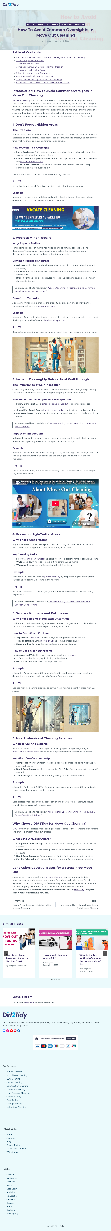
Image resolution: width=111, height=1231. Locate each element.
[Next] (105, 953)
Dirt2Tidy (17, 829)
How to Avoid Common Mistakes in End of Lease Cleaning (31, 904)
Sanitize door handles (53, 410)
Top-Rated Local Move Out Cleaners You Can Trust (17, 958)
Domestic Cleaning (16, 1089)
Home (9, 1134)
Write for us (12, 1152)
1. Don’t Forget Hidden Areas (30, 60)
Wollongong (12, 1213)
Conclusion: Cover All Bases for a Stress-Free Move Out (42, 82)
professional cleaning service (26, 752)
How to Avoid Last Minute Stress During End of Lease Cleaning (79, 904)
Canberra (11, 1199)
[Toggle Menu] (105, 4)
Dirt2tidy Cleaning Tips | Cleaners (42, 24)
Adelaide (11, 1192)
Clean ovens (35, 638)
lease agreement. (46, 306)
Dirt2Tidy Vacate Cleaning (72, 24)
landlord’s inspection (54, 320)
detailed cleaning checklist (54, 404)
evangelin (49, 41)
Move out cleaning (21, 100)
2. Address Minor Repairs (28, 64)
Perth (9, 1185)
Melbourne (12, 1178)
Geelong (11, 1210)
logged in (29, 1003)
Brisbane (11, 1182)
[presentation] (19, 939)
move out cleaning (53, 877)
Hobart (10, 1206)
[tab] (51, 979)
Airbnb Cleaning (14, 1072)
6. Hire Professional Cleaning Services (34, 76)
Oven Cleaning (14, 1096)
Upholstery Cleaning (16, 1107)
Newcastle (12, 1196)
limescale (71, 655)
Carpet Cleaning (14, 1082)
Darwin (10, 1203)
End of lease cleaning (17, 1075)
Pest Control (13, 1100)
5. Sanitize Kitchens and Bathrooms (33, 73)
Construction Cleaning (17, 1086)
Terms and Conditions (17, 1148)
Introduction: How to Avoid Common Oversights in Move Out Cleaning (50, 57)
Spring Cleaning (14, 1103)
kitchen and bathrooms (31, 161)
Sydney (10, 1175)
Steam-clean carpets (34, 559)
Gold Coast (12, 1189)
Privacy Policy (13, 1145)
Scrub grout (47, 641)
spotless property (51, 577)
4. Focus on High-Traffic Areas (30, 70)
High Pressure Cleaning (18, 1093)
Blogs (9, 1141)
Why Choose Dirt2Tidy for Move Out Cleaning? (39, 79)
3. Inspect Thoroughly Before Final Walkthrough (39, 67)
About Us (11, 1138)
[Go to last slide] (6, 953)
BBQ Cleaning (13, 1079)
